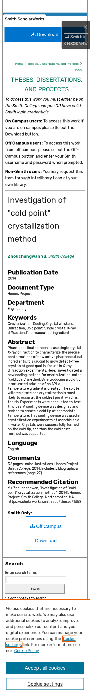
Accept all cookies (45, 668)
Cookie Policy (26, 650)
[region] (45, 647)
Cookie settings (45, 684)
